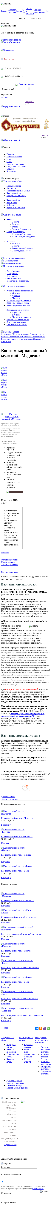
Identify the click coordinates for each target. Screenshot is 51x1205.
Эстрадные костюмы (16, 322)
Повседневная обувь (16, 231)
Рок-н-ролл (12, 202)
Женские (16, 293)
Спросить (16, 40)
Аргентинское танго (16, 207)
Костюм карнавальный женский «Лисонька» (22, 1015)
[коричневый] (8, 492)
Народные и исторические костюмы (41, 1040)
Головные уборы (11, 332)
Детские (16, 295)
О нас (24, 11)
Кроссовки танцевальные (18, 191)
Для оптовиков (8, 562)
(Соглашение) (38, 1189)
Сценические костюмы (14, 286)
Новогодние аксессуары (18, 281)
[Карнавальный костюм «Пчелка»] (17, 850)
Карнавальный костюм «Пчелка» (16, 855)
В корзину (6, 825)
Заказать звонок (26, 84)
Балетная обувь (14, 193)
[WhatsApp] (48, 1028)
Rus (2, 97)
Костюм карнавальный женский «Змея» (19, 998)
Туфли (15, 227)
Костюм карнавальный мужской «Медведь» (21, 934)
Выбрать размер (8, 1202)
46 (10, 482)
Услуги (19, 11)
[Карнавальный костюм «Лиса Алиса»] (17, 913)
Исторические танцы (16, 195)
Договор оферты (14, 1080)
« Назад (4, 1028)
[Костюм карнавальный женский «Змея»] (17, 994)
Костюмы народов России (19, 300)
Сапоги (15, 222)
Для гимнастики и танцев (29, 1054)
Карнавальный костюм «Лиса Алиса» (18, 917)
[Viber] (44, 1028)
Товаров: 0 (29, 102)
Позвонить (15, 42)
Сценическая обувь (12, 215)
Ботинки (16, 224)
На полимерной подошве (23, 236)
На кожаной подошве (22, 234)
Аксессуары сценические (18, 305)
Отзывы (10, 169)
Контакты (11, 171)
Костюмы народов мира (18, 303)
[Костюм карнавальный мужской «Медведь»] (12, 419)
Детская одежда (27, 1060)
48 (12, 482)
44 (8, 482)
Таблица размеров (11, 486)
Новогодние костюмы (13, 266)
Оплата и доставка (15, 164)
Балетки (10, 1049)
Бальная (27, 1049)
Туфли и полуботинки (22, 248)
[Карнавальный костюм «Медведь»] (17, 813)
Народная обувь (14, 186)
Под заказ (5, 843)
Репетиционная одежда (14, 258)
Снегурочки (12, 273)
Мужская (11, 241)
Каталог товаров (12, 11)
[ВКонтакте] (36, 1028)
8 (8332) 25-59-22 (13, 68)
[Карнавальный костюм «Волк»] (16, 866)
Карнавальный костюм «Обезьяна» (17, 900)
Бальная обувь (13, 200)
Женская (10, 219)
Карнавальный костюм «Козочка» (17, 836)
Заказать (5, 552)
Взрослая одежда (28, 1045)
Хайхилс (11, 205)
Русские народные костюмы (20, 291)
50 (14, 482)
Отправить (6, 1193)
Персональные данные (17, 1088)
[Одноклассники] (40, 1028)
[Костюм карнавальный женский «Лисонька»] (17, 1011)
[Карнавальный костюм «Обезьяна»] (17, 896)
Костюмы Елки (14, 278)
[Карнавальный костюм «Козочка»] (17, 832)
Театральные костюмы (17, 324)
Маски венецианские (22, 317)
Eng (6, 97)
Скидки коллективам (40, 11)
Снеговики (12, 276)
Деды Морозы (13, 271)
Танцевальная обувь (12, 181)
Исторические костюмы (18, 319)
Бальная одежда (10, 261)
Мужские (16, 298)
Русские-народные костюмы (45, 1049)
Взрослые (16, 312)
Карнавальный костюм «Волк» (15, 871)
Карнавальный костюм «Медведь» (17, 818)
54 (18, 482)
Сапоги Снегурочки (21, 229)
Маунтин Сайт (10, 1145)
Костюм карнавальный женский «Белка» (20, 967)
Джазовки (11, 188)
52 (16, 482)
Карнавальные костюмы (18, 310)
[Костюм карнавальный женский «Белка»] (17, 963)
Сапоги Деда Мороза (21, 251)
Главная (4, 11)
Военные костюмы (12, 263)
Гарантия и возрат (15, 1085)
